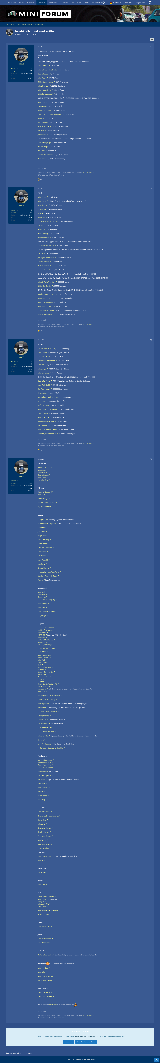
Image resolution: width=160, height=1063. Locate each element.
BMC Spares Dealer (45, 844)
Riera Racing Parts (44, 775)
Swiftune (41, 670)
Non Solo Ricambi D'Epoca (47, 576)
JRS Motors (42, 134)
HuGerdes (41, 229)
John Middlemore (44, 744)
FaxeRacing (42, 209)
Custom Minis (43, 413)
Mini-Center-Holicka (45, 270)
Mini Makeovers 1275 (46, 976)
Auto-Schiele (42, 353)
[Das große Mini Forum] (80, 14)
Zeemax (41, 682)
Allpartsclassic (43, 787)
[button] (115, 2)
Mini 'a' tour (87, 172)
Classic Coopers (43, 74)
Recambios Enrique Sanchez (48, 816)
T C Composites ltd (45, 728)
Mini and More (43, 373)
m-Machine (42, 674)
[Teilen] (152, 39)
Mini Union (42, 78)
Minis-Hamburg (43, 86)
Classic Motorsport (45, 812)
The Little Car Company (46, 599)
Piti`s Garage (43, 146)
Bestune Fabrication (45, 955)
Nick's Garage (43, 498)
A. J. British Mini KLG (45, 506)
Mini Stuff (41, 592)
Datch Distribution (44, 765)
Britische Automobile (45, 94)
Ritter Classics (43, 205)
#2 (151, 188)
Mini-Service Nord (45, 90)
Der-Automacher (44, 389)
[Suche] (150, 2)
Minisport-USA (43, 904)
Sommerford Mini (44, 667)
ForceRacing (42, 651)
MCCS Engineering (44, 655)
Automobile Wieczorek (46, 421)
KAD (39, 665)
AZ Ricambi (42, 552)
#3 (151, 340)
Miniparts (41, 824)
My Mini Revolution (45, 760)
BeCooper (41, 779)
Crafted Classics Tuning (46, 699)
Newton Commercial (45, 672)
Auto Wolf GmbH (44, 385)
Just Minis (41, 531)
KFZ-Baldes (42, 401)
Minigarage (42, 369)
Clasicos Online (43, 848)
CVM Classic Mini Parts (46, 611)
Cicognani (41, 519)
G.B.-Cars (41, 130)
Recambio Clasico (44, 828)
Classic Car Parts (44, 992)
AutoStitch (41, 691)
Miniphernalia (43, 736)
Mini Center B (43, 66)
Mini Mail (41, 660)
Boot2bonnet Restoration (47, 910)
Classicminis (42, 393)
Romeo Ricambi (43, 568)
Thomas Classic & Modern (47, 711)
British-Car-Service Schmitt (48, 298)
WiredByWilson (43, 703)
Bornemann (42, 159)
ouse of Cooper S (45, 492)
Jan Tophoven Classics (46, 258)
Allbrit (40, 118)
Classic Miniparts (44, 926)
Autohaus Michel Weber (47, 294)
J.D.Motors (42, 106)
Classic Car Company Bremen (49, 114)
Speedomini (42, 771)
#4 (151, 459)
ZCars (40, 679)
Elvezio (40, 580)
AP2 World (42, 707)
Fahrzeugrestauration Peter (48, 433)
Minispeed (41, 217)
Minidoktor (42, 477)
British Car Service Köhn (47, 429)
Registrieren (140, 3)
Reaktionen (14, 68)
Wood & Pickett (43, 657)
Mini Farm (41, 607)
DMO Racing (42, 796)
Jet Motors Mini (43, 914)
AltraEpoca (42, 556)
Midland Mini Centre (45, 640)
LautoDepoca (43, 544)
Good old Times (44, 237)
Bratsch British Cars (45, 126)
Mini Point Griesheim (46, 306)
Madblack (53, 1005)
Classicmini (42, 906)
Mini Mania (42, 899)
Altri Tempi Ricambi (45, 548)
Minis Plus (41, 972)
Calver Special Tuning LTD (47, 684)
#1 (151, 46)
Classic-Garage (43, 475)
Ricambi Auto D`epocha (47, 523)
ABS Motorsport (44, 724)
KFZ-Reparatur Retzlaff (46, 245)
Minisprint (41, 472)
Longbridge (42, 615)
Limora (40, 254)
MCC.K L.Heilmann (45, 302)
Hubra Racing (43, 233)
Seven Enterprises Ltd (46, 897)
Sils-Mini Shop (43, 480)
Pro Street (41, 151)
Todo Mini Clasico (44, 836)
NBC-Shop (42, 800)
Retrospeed (42, 872)
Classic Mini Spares (45, 996)
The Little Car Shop (45, 767)
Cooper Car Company (46, 628)
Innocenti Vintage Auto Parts (48, 572)
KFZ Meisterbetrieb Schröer (48, 221)
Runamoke (42, 662)
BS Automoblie (43, 266)
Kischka (40, 225)
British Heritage (43, 677)
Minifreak (41, 594)
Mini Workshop (43, 540)
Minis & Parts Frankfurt (46, 282)
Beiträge (13, 71)
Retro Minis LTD (44, 686)
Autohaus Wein (43, 262)
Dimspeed (41, 783)
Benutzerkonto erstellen (86, 1042)
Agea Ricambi (43, 560)
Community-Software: (80, 1060)
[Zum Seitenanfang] (156, 1060)
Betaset (40, 791)
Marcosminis (42, 603)
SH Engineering (43, 716)
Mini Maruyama (44, 943)
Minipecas (41, 860)
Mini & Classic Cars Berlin (47, 70)
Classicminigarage (44, 142)
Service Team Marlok (45, 349)
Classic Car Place (44, 381)
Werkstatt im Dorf (44, 425)
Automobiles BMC (44, 762)
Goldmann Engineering (46, 361)
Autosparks (42, 689)
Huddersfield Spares (45, 630)
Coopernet (41, 597)
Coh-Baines (42, 720)
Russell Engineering (45, 980)
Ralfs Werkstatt (43, 405)
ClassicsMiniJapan (44, 939)
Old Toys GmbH (44, 357)
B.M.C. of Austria (44, 468)
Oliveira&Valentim (44, 856)
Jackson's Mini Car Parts (46, 502)
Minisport (41, 637)
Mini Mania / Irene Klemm (47, 409)
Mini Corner (42, 201)
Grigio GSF (42, 535)
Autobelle (41, 564)
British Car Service (44, 110)
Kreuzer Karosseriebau (46, 155)
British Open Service (45, 82)
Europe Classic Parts (45, 310)
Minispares (42, 632)
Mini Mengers (43, 102)
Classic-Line (42, 365)
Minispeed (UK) (43, 642)
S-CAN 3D (41, 635)
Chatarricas (42, 820)
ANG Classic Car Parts (46, 732)
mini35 (20, 34)
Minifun (41, 494)
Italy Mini (41, 527)
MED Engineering (44, 644)
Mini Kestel (42, 197)
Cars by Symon (43, 832)
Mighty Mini (42, 122)
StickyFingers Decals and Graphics (50, 748)
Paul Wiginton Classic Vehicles (49, 695)
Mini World (42, 840)
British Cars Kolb (44, 417)
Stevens (40, 213)
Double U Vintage (44, 314)
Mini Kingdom (43, 968)
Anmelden (129, 3)
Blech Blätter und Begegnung (48, 397)
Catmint (41, 740)
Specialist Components (46, 649)
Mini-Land (41, 884)
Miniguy (41, 901)
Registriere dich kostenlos (85, 1036)
